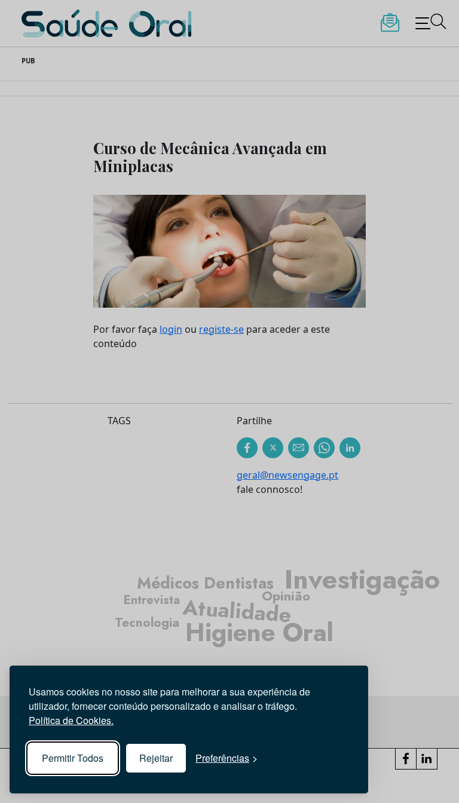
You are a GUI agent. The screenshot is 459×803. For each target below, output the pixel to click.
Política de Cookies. (71, 720)
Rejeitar (156, 758)
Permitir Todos (72, 758)
